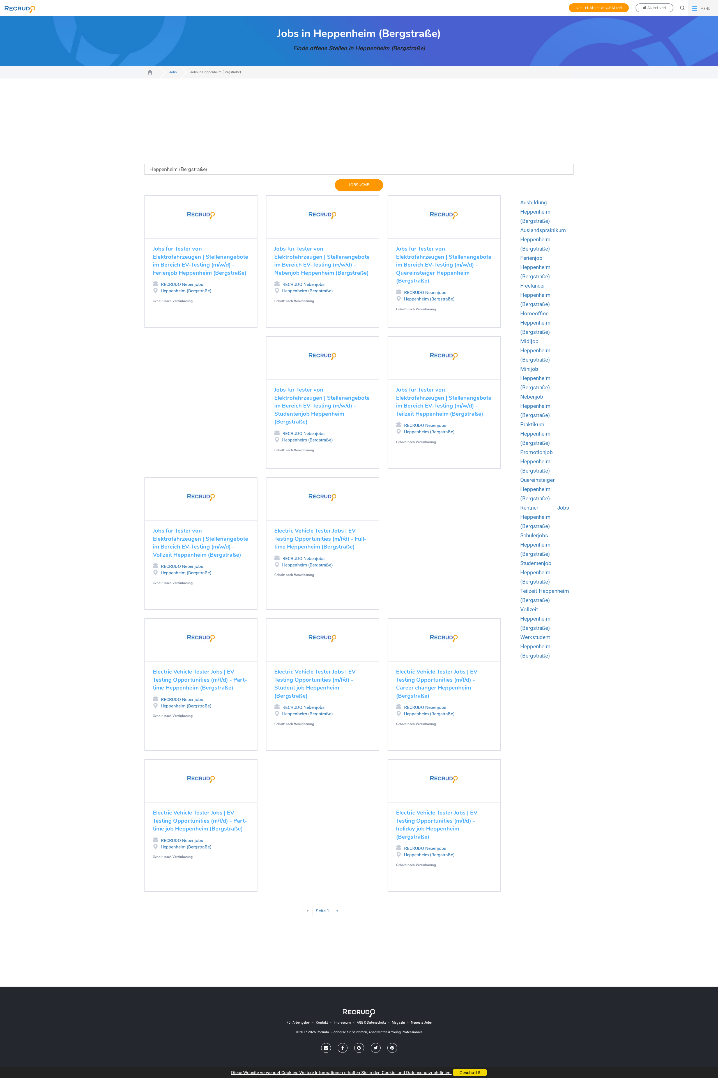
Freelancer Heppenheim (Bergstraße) (535, 295)
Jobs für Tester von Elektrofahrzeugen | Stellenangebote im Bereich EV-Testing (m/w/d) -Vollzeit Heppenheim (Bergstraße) (200, 543)
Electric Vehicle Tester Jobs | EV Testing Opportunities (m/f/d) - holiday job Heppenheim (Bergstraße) (436, 825)
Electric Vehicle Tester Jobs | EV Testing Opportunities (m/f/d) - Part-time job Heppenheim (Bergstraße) (200, 820)
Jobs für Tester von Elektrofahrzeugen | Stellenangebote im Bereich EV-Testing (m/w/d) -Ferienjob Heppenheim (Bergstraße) (200, 261)
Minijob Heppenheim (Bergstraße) (535, 378)
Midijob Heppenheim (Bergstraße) (535, 350)
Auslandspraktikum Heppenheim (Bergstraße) (543, 239)
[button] (703, 8)
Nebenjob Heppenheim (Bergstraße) (535, 406)
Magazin (398, 1022)
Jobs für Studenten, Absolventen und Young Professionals (150, 72)
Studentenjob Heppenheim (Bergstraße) (535, 572)
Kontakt (322, 1022)
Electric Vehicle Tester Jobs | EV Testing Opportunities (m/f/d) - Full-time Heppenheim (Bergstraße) (320, 538)
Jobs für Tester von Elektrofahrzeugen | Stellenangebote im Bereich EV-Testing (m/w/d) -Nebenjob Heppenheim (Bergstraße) (322, 261)
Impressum (342, 1022)
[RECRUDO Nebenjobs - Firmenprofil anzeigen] (201, 215)
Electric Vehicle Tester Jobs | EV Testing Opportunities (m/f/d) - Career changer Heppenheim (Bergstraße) (436, 684)
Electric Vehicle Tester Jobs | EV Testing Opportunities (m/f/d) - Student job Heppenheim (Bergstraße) (315, 684)
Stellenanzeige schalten (599, 8)
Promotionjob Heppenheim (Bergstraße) (536, 461)
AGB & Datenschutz (371, 1022)
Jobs (173, 72)
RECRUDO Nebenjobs (182, 284)
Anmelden (656, 8)
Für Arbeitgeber (298, 1022)
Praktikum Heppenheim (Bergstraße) (535, 433)
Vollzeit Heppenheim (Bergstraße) (535, 618)
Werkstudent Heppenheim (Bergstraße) (535, 646)
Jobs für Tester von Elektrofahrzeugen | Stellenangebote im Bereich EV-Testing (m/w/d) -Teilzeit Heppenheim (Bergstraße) (443, 402)
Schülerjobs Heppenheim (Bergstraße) (535, 544)
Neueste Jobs (421, 1022)
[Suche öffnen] (682, 7)
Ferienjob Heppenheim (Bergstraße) (535, 267)
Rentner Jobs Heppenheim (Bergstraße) (544, 517)
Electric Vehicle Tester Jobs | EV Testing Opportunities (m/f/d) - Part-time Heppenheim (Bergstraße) (200, 679)
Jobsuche (359, 185)
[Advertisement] (308, 124)
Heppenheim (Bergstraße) (186, 290)
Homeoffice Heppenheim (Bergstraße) (535, 322)
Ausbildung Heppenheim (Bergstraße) (535, 211)
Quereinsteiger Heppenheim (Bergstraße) (537, 489)
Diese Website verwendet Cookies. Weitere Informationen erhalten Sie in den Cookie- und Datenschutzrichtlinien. (341, 1072)
